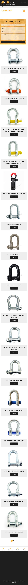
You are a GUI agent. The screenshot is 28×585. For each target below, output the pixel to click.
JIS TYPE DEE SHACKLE (14, 380)
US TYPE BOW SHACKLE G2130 (14, 98)
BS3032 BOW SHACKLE (14, 254)
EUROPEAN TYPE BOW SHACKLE (14, 501)
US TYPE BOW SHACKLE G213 (14, 441)
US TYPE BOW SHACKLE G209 (14, 68)
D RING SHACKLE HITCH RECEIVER (14, 194)
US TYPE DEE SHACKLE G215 (14, 410)
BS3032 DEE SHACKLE (14, 224)
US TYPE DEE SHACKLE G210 (14, 532)
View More (14, 71)
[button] (24, 11)
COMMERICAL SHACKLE (14, 285)
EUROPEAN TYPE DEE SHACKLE (14, 471)
